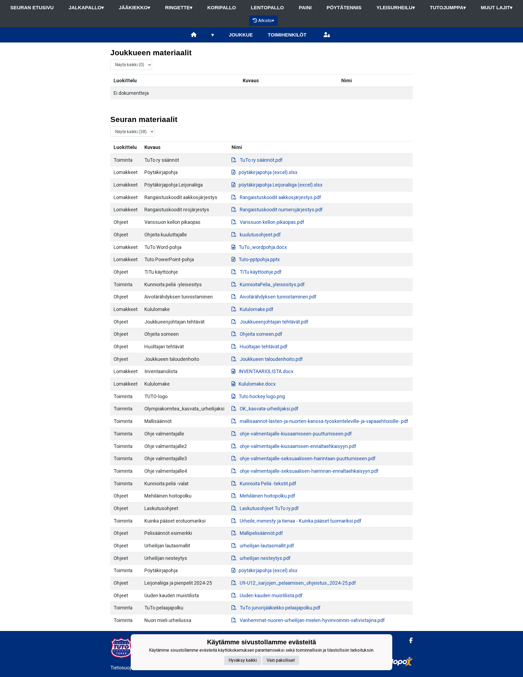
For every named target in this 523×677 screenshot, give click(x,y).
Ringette (178, 7)
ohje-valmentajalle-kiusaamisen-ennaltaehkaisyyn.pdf (298, 446)
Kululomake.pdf (256, 309)
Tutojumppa (448, 7)
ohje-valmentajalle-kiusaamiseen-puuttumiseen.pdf (296, 434)
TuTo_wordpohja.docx (263, 247)
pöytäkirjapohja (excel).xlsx (268, 172)
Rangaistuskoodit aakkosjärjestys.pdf (280, 197)
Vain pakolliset (281, 660)
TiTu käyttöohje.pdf (261, 272)
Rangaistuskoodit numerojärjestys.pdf (281, 209)
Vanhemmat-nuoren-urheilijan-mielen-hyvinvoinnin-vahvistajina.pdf (312, 620)
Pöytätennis (344, 7)
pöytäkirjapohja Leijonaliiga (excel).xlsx (281, 185)
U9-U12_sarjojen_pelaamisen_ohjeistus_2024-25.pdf (298, 583)
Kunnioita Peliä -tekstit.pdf (268, 483)
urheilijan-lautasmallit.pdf (267, 545)
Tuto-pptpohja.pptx (259, 259)
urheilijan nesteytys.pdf (265, 558)
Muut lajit (496, 7)
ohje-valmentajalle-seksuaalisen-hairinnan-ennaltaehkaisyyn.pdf (309, 471)
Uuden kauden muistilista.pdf (271, 595)
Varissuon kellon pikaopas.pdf (272, 222)
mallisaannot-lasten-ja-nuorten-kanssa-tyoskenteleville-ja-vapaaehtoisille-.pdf (324, 421)
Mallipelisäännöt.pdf (261, 533)
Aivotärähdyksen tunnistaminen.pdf (278, 297)
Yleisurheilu (395, 7)
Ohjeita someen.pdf (261, 334)
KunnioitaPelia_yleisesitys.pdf (272, 284)
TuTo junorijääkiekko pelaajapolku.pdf (280, 608)
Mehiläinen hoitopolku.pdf (267, 496)
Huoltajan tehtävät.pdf (264, 346)
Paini (305, 7)
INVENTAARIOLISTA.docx (266, 371)
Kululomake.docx (257, 384)
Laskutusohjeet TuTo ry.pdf (269, 508)
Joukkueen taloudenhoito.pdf (271, 359)
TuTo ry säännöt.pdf (261, 160)
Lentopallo (267, 7)
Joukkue (241, 35)
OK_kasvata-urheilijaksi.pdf (269, 408)
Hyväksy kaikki (243, 660)
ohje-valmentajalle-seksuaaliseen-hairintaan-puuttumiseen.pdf (308, 458)
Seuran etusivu (32, 7)
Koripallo (221, 7)
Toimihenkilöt (287, 35)
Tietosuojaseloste (130, 667)
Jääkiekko (134, 7)
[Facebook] (409, 641)
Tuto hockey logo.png (262, 396)
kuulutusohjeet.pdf (260, 234)
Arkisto (266, 20)
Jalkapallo (86, 7)
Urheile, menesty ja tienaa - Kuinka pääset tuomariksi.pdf (300, 521)
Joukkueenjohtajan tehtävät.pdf (274, 322)
